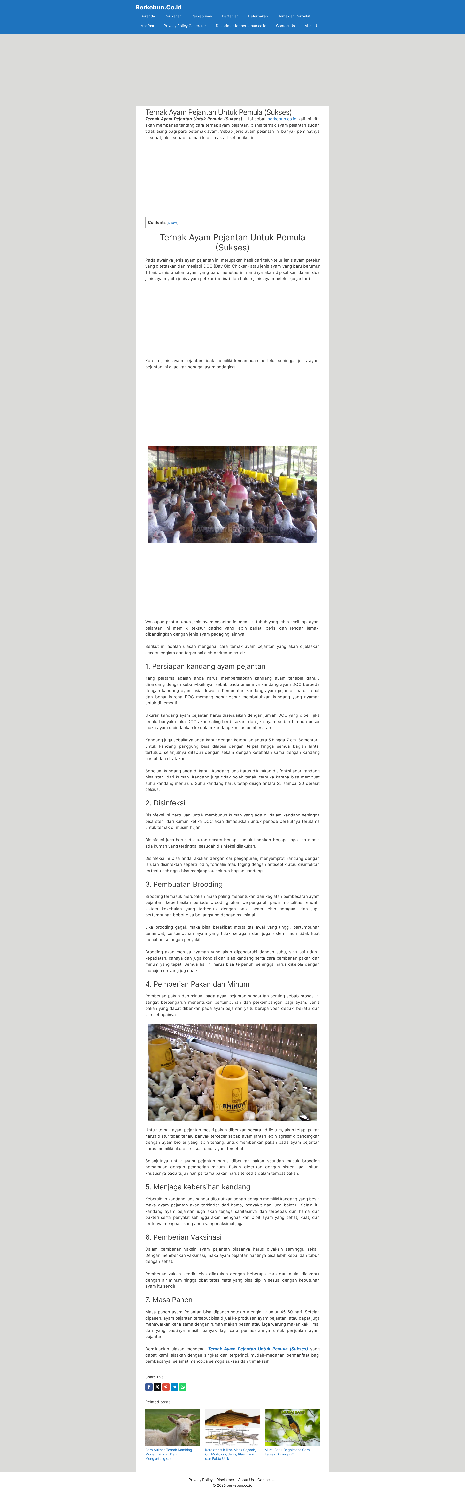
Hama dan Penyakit (294, 16)
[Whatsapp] (182, 1387)
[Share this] (149, 1387)
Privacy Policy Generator (185, 25)
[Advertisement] (232, 70)
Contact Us (285, 25)
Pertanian (230, 16)
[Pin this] (166, 1387)
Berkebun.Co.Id (159, 7)
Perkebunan (201, 16)
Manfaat (147, 25)
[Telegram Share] (174, 1387)
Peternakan (258, 16)
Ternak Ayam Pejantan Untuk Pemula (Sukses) (258, 1348)
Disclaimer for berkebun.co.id (241, 25)
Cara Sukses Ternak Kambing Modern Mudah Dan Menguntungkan (168, 1454)
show (172, 222)
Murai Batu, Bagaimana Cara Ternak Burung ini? (287, 1452)
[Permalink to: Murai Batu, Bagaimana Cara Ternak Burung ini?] (292, 1427)
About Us (312, 25)
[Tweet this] (157, 1387)
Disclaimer (225, 1479)
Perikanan (173, 16)
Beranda (147, 16)
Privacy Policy (201, 1479)
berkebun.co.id (282, 119)
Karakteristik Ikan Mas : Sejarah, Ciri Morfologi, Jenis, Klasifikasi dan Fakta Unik (230, 1454)
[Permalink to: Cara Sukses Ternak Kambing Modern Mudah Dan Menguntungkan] (172, 1427)
